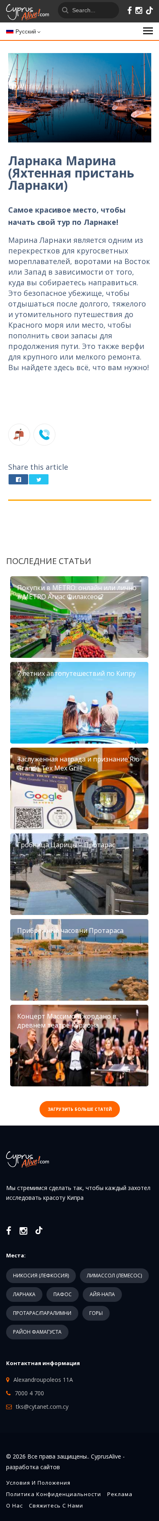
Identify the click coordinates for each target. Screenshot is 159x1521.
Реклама (119, 1494)
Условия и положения (38, 1482)
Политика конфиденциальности (53, 1494)
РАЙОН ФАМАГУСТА (37, 1331)
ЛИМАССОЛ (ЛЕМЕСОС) (114, 1275)
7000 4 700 (29, 1393)
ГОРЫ (96, 1313)
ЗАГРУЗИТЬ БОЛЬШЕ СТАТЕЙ (80, 1109)
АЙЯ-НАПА (102, 1294)
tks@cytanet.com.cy (42, 1406)
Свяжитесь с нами (56, 1505)
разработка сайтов (33, 1467)
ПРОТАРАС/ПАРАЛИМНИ (42, 1313)
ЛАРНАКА (24, 1294)
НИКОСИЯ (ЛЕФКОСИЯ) (41, 1275)
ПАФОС (62, 1294)
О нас (14, 1505)
